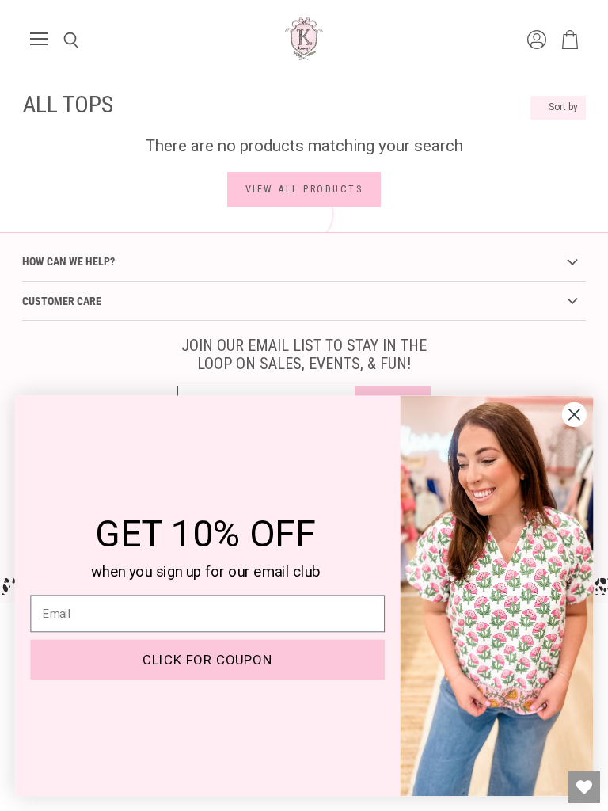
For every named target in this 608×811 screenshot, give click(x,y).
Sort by (563, 107)
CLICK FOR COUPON (207, 660)
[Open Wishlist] (584, 787)
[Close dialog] (574, 415)
